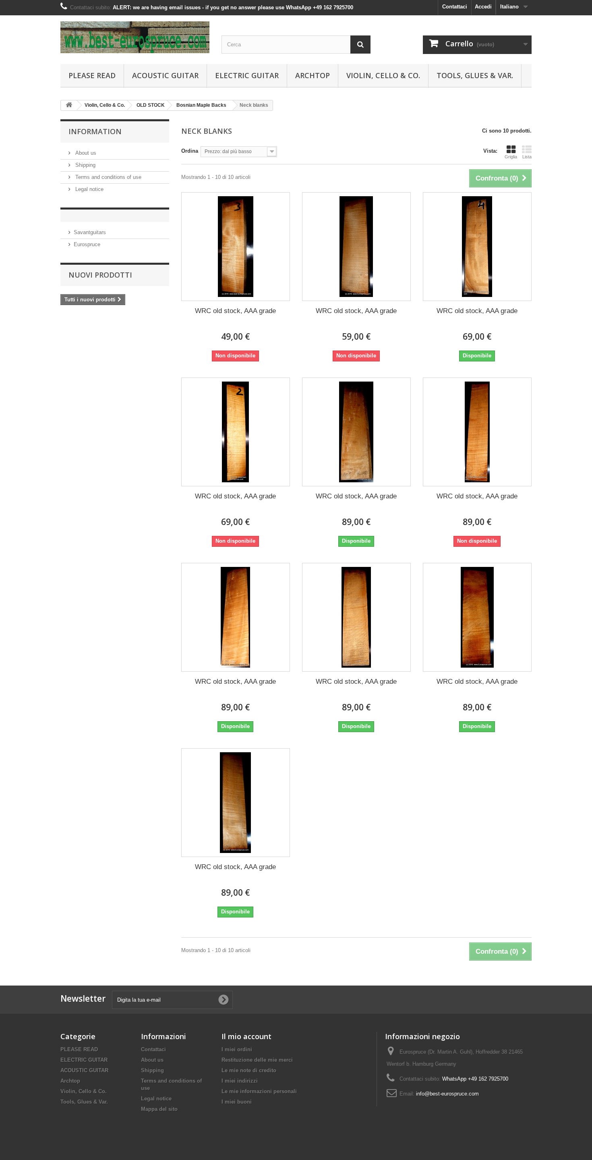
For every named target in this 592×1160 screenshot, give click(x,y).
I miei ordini (236, 1049)
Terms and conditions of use (107, 177)
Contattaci (454, 7)
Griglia (511, 156)
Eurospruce (87, 244)
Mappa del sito (159, 1109)
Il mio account (246, 1036)
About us (85, 153)
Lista (527, 156)
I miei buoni (236, 1102)
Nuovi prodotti (100, 275)
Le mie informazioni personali (259, 1091)
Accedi (483, 7)
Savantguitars (90, 232)
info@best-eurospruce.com (447, 1094)
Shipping (84, 165)
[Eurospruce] (134, 37)
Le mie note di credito (248, 1070)
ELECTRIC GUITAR (247, 75)
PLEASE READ (92, 75)
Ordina (189, 151)
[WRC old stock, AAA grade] (235, 246)
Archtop (312, 75)
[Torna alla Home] (69, 105)
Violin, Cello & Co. (383, 75)
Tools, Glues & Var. (475, 75)
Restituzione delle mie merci (257, 1060)
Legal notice (88, 189)
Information (95, 131)
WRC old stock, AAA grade (235, 311)
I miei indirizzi (239, 1081)
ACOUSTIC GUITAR (165, 75)
